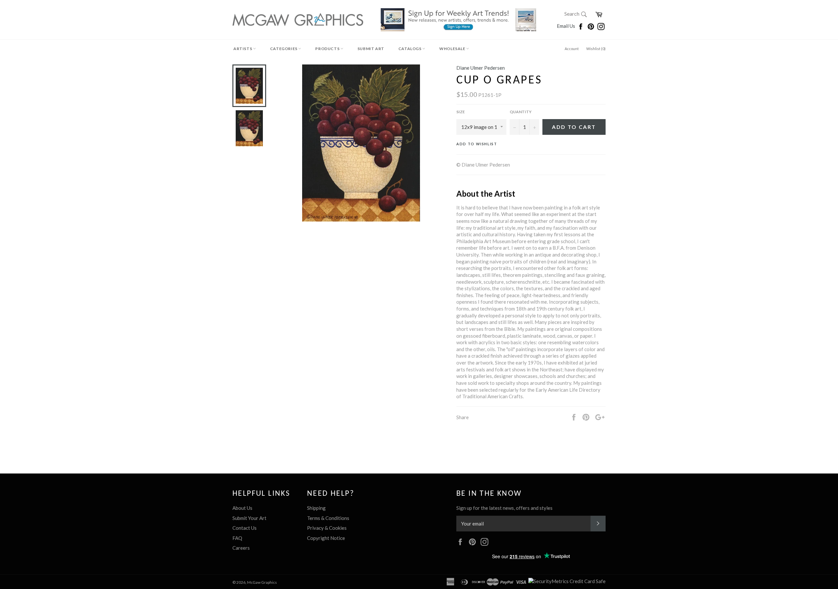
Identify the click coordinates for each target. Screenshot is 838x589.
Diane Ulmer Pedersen (480, 68)
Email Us (566, 26)
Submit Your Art (249, 518)
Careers (241, 548)
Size (460, 111)
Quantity (521, 111)
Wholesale (452, 48)
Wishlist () (596, 48)
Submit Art (370, 48)
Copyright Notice (326, 538)
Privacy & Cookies (327, 528)
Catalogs (410, 48)
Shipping (316, 508)
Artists (243, 48)
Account (572, 48)
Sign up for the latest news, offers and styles (504, 508)
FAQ (237, 538)
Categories (284, 48)
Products (327, 48)
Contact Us (244, 528)
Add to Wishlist (476, 144)
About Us (242, 508)
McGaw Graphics (262, 582)
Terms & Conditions (328, 518)
